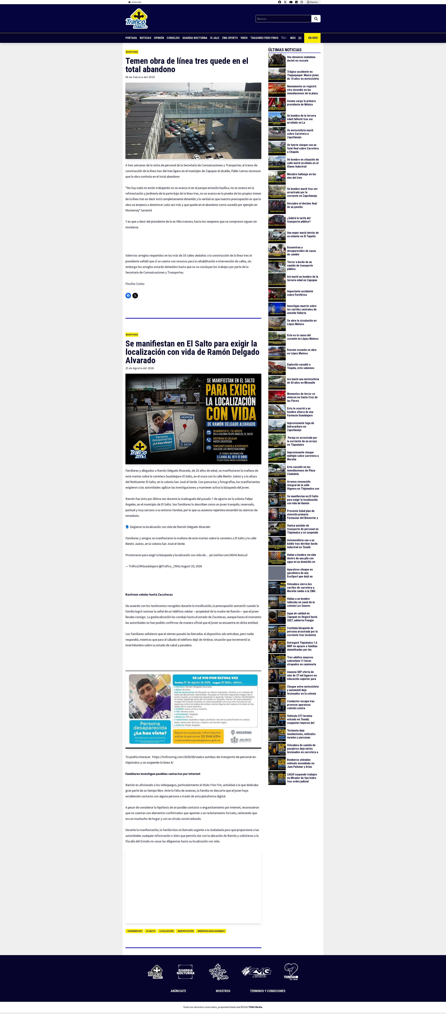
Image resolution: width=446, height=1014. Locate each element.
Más (293, 38)
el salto (150, 931)
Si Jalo (214, 38)
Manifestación (186, 931)
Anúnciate (178, 991)
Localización (166, 931)
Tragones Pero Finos (264, 38)
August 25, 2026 (191, 566)
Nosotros (223, 991)
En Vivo (313, 38)
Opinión (159, 38)
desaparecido (135, 931)
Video (244, 38)
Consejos (173, 38)
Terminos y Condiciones (267, 991)
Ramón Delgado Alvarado (211, 931)
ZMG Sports (230, 38)
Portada (131, 38)
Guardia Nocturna (194, 38)
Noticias (145, 38)
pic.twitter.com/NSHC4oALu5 (228, 555)
